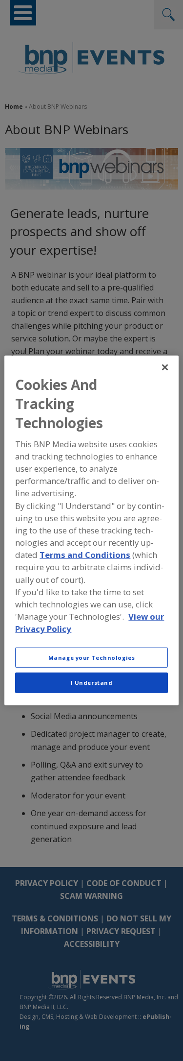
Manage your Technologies (91, 657)
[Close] (165, 367)
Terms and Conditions (85, 554)
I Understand (92, 682)
